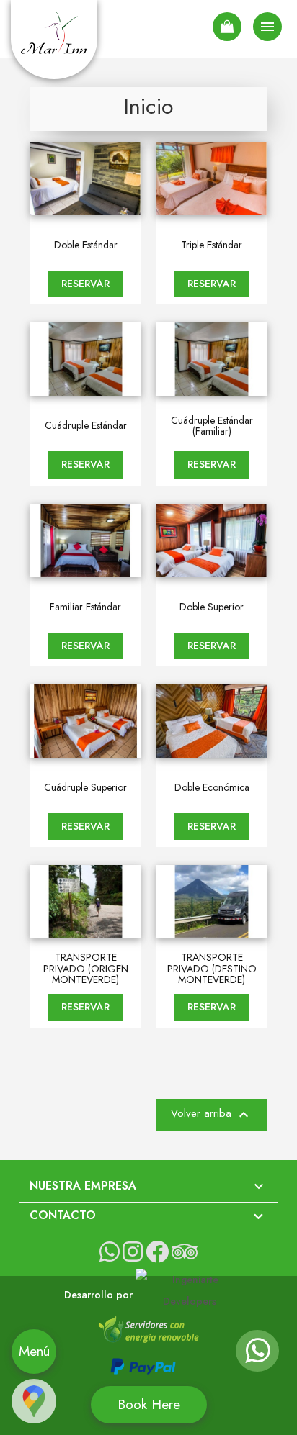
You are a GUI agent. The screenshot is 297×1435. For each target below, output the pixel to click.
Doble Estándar (86, 245)
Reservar (85, 283)
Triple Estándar (211, 245)
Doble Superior (211, 607)
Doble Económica (211, 787)
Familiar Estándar (85, 607)
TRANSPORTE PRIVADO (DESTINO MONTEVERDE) (212, 968)
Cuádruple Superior (85, 787)
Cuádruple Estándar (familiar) (212, 426)
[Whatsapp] (257, 1357)
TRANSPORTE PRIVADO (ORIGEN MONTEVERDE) (85, 968)
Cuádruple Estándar (86, 425)
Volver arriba (211, 1114)
